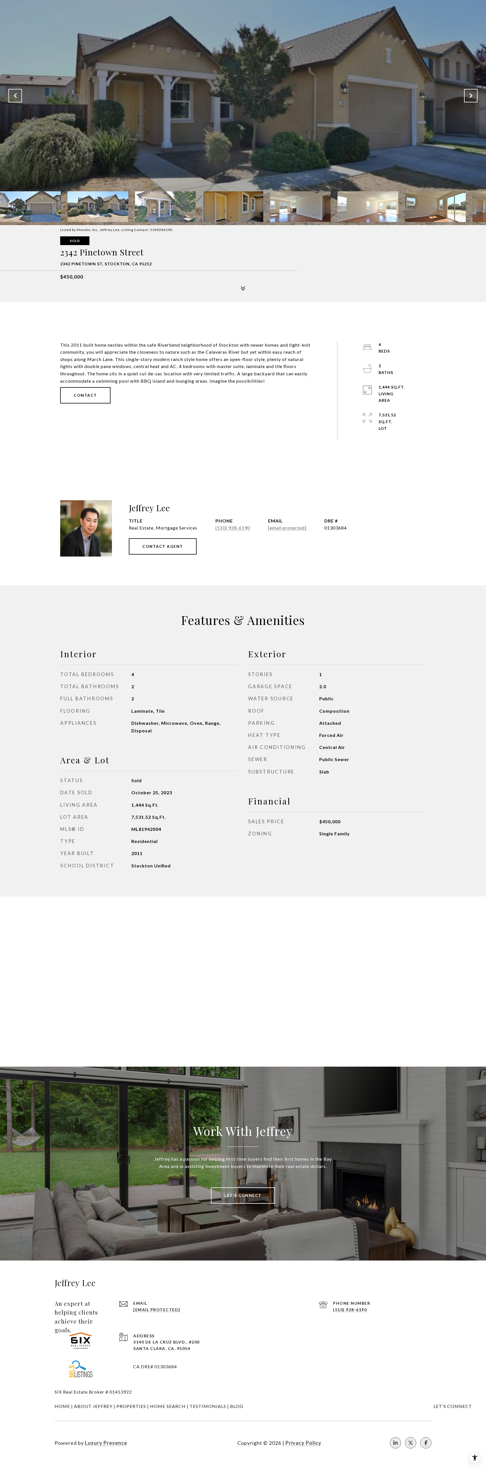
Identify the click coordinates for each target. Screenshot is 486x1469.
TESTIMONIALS (208, 1406)
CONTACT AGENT (162, 546)
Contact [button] (85, 395)
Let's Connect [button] (243, 1195)
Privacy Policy (303, 1443)
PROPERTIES (131, 1406)
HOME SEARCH (168, 1406)
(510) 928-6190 (232, 527)
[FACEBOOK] (425, 1442)
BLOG (236, 1406)
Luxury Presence (106, 1443)
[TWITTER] (410, 1442)
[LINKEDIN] (395, 1442)
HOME (62, 1406)
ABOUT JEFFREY (93, 1406)
